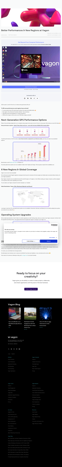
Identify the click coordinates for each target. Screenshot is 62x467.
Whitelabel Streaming (36, 397)
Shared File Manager (12, 390)
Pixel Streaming (11, 366)
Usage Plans (10, 392)
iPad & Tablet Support (36, 368)
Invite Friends (34, 412)
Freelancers (10, 430)
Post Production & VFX (12, 414)
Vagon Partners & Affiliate (37, 423)
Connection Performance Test (38, 421)
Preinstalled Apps (35, 364)
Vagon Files (34, 366)
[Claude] (28, 98)
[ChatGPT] (24, 98)
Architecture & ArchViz (12, 428)
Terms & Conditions (36, 404)
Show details (52, 237)
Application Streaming (12, 364)
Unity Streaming (11, 368)
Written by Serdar (12, 35)
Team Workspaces (11, 361)
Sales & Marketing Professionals (14, 432)
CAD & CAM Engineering (12, 416)
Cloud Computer (11, 359)
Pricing (33, 406)
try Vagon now (24, 255)
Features (33, 359)
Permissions (10, 399)
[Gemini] (37, 98)
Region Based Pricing (36, 416)
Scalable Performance (36, 361)
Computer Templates (12, 397)
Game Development (12, 421)
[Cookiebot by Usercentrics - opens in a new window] (52, 225)
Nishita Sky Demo (13, 162)
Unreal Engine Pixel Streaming (37, 390)
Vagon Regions (35, 414)
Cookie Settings (30, 241)
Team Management (11, 388)
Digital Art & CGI (11, 412)
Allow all (48, 241)
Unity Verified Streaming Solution (38, 392)
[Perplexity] (31, 98)
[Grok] (34, 98)
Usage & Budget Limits (36, 399)
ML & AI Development (12, 423)
